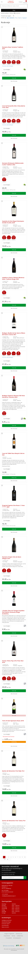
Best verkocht (10, 17)
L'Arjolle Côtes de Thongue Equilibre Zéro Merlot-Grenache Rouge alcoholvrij (13, 612)
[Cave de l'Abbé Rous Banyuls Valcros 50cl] (14, 441)
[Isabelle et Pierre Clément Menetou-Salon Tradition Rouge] (14, 265)
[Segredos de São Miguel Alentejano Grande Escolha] (14, 209)
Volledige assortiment (7, 920)
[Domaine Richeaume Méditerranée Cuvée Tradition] (14, 151)
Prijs (16, 17)
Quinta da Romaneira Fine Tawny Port (13, 820)
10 (24, 857)
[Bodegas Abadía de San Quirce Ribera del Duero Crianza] (14, 321)
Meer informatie (14, 81)
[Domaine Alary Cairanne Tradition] (14, 35)
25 (7, 859)
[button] (4, 62)
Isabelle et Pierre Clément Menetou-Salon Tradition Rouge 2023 (13, 278)
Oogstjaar (24, 17)
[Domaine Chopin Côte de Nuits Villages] (14, 544)
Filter (14, 10)
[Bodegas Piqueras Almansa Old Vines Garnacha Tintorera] (14, 383)
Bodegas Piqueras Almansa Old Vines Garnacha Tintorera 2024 (13, 396)
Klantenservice (19, 933)
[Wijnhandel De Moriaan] (10, 1)
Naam (19, 17)
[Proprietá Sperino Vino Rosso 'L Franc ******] (14, 493)
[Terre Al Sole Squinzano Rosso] (14, 706)
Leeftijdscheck (20, 935)
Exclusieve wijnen (6, 923)
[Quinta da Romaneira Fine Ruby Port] (14, 758)
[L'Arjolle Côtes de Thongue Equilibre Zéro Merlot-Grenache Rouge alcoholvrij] (14, 598)
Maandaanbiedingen (6, 922)
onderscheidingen (7, 66)
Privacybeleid (9, 938)
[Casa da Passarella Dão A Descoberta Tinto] (14, 93)
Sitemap (13, 935)
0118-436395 (5, 894)
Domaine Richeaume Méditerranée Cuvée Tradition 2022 (13, 163)
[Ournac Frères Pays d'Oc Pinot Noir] (14, 648)
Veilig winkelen (7, 935)
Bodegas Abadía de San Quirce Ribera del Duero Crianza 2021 (13, 333)
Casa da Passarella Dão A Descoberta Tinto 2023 (13, 106)
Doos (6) (14, 78)
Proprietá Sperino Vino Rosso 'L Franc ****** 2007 (13, 506)
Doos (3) (14, 529)
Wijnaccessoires (5, 927)
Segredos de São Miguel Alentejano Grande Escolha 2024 (13, 222)
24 (4, 859)
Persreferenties (5, 925)
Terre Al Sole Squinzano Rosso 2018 (13, 721)
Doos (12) (14, 477)
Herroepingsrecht (17, 938)
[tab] (14, 358)
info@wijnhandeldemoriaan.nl (8, 896)
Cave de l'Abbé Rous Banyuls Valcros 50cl (13, 454)
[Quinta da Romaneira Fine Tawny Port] (14, 808)
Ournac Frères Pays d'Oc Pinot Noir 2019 (13, 661)
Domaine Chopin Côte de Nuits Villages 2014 (11, 557)
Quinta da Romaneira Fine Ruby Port (13, 771)
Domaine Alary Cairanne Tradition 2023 (12, 47)
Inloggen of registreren (9, 933)
